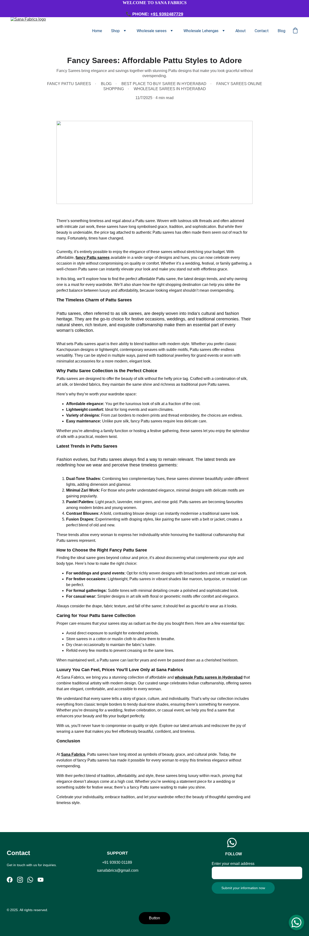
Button (154, 918)
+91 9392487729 (166, 14)
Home (97, 31)
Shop (115, 31)
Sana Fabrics (73, 754)
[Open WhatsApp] (296, 922)
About (240, 31)
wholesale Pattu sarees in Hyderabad (209, 677)
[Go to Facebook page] (10, 880)
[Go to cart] (295, 31)
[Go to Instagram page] (20, 880)
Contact (262, 31)
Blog (281, 31)
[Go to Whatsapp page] (30, 880)
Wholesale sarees (152, 31)
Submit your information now (243, 888)
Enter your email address (233, 864)
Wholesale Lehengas (200, 31)
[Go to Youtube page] (40, 880)
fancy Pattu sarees (93, 257)
